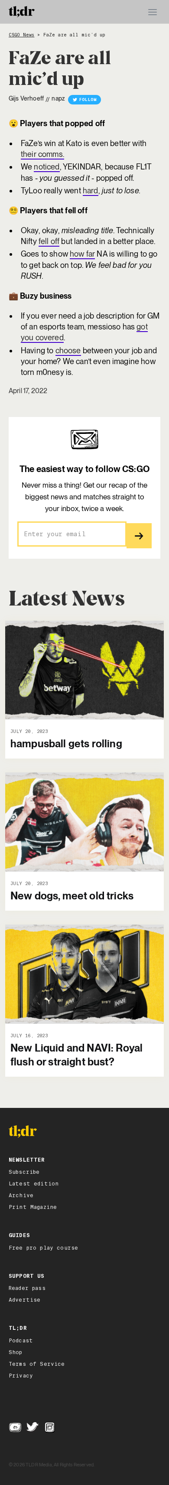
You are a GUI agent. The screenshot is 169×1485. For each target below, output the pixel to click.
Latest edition (33, 1183)
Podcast (21, 1340)
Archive (21, 1195)
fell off (49, 241)
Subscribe (24, 1172)
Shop (16, 1352)
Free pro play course (43, 1247)
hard (90, 190)
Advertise (24, 1299)
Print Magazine (33, 1207)
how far (82, 253)
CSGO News (21, 35)
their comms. (42, 154)
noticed (46, 166)
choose (68, 350)
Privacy (21, 1375)
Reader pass (27, 1288)
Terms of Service (37, 1364)
